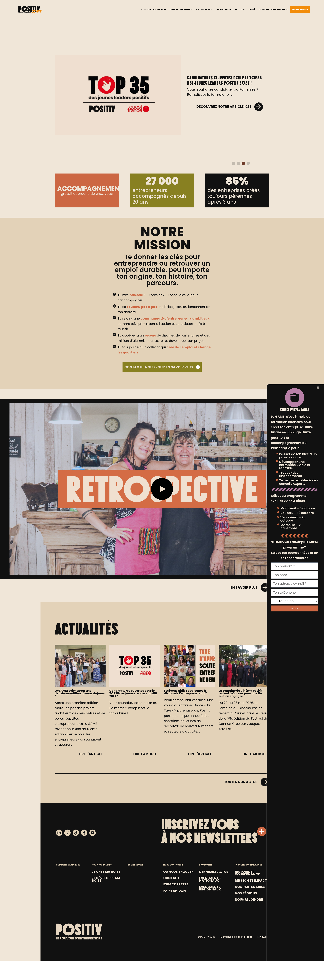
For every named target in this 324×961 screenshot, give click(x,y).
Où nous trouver (178, 871)
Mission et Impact (251, 880)
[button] (233, 163)
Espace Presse (175, 884)
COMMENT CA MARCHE (68, 864)
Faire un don (174, 890)
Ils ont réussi (204, 9)
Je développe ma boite (106, 879)
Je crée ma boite (106, 871)
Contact (171, 878)
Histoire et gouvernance (247, 872)
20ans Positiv (300, 9)
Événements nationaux (210, 879)
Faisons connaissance (273, 9)
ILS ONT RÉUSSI (135, 864)
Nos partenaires (250, 887)
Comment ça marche (153, 9)
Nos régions (246, 893)
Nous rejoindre (249, 899)
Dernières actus (213, 871)
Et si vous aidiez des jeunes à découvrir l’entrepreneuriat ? (216, 70)
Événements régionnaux (210, 888)
